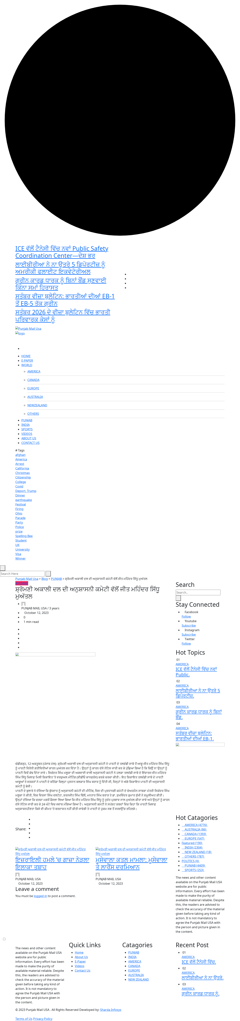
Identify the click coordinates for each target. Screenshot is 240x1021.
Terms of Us (23, 1019)
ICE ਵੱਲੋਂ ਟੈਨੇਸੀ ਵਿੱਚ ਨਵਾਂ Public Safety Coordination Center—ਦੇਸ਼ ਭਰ (61, 252)
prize (18, 531)
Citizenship (23, 477)
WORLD (26, 365)
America (21, 459)
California (22, 468)
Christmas (22, 473)
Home (79, 952)
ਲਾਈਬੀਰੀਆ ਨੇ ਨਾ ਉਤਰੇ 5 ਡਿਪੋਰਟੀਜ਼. (198, 693)
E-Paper (80, 961)
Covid (19, 486)
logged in (40, 896)
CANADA (33, 380)
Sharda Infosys (110, 1010)
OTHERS (33, 414)
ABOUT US (28, 438)
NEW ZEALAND (138, 979)
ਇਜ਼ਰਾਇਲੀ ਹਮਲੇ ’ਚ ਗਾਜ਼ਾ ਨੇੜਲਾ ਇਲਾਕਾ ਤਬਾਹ (52, 863)
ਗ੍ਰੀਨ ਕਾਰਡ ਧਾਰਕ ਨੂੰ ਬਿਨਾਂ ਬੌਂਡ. (199, 714)
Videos (79, 966)
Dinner (20, 495)
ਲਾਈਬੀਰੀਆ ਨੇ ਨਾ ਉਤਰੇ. (203, 977)
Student (21, 540)
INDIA (25, 425)
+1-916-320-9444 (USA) (102, 322)
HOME (26, 356)
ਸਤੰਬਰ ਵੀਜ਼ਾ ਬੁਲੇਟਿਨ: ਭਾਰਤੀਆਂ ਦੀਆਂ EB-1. (195, 736)
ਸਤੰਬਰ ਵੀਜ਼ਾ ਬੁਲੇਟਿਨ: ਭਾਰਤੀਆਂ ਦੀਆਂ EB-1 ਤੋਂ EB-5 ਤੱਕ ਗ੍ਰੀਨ (65, 299)
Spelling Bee (24, 536)
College (20, 482)
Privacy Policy (42, 1019)
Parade (20, 518)
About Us (81, 957)
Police (19, 527)
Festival (20, 504)
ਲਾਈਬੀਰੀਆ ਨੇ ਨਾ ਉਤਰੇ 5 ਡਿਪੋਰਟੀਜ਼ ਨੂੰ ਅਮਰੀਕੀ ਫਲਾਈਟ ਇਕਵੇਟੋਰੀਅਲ (60, 267)
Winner (20, 558)
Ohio (18, 513)
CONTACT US (30, 443)
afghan (20, 455)
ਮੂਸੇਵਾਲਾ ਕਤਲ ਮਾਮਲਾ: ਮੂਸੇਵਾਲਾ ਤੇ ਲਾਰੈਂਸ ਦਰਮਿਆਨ (131, 863)
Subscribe (189, 625)
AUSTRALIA (35, 397)
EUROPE (33, 388)
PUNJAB (26, 420)
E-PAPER (27, 360)
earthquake (23, 500)
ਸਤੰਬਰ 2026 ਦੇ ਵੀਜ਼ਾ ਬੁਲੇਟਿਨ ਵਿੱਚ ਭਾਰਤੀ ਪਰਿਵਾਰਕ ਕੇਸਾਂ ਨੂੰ (62, 315)
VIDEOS (26, 434)
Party (19, 522)
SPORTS (27, 429)
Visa (18, 554)
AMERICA (33, 371)
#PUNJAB (21, 583)
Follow (186, 616)
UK (17, 545)
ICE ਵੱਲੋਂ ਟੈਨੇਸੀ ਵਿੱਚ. (199, 962)
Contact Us (82, 970)
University (22, 549)
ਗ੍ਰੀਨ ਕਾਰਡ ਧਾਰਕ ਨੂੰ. (200, 993)
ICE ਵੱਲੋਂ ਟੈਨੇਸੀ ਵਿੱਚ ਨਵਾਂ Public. (196, 672)
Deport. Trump (25, 491)
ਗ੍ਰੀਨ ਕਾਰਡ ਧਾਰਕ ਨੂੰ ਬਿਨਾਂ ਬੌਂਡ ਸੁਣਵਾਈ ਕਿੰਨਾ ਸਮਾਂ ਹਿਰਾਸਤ (60, 283)
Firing (19, 509)
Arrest (19, 464)
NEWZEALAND (37, 405)
